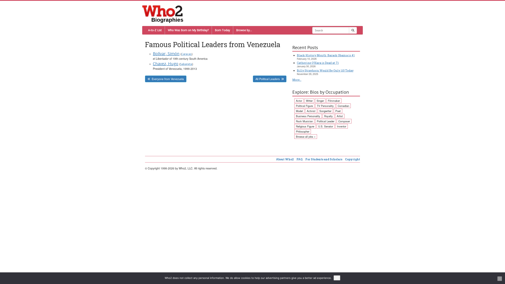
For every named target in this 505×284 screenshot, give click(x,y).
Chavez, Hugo (165, 63)
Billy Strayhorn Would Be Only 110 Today (325, 70)
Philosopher (302, 131)
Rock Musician (304, 121)
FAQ (299, 159)
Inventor (341, 126)
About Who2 (285, 159)
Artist (340, 116)
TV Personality (325, 106)
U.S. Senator (325, 126)
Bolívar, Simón (166, 53)
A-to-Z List (155, 30)
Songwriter (325, 111)
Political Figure (304, 106)
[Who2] (162, 11)
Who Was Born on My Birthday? (188, 30)
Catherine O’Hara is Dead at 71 (318, 63)
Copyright (352, 159)
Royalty (328, 116)
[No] (499, 278)
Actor (299, 101)
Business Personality (308, 116)
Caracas (186, 54)
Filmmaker (334, 101)
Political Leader (325, 121)
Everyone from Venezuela (168, 79)
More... (296, 80)
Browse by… (244, 30)
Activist (311, 111)
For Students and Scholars (323, 159)
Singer (320, 101)
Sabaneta (186, 64)
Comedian (343, 106)
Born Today (222, 30)
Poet (338, 111)
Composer (344, 121)
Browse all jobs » (305, 136)
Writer (309, 101)
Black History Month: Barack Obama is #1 (326, 55)
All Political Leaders (267, 79)
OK (337, 277)
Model (299, 111)
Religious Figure (305, 126)
